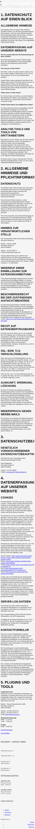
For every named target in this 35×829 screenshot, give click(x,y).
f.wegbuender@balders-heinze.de (16, 472)
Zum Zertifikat (5, 733)
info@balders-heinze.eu (12, 714)
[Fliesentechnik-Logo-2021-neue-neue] (15, 10)
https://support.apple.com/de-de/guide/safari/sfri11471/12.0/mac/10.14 (13, 569)
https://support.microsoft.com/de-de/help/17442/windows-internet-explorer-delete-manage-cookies (16, 557)
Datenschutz (8, 812)
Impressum (7, 814)
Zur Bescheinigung (7, 730)
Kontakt (7, 810)
